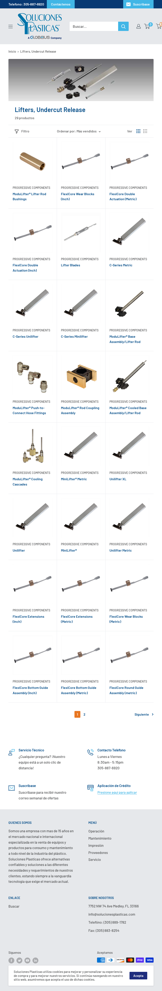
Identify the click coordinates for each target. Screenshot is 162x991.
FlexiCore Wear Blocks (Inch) (77, 196)
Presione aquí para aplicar (117, 792)
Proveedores (98, 852)
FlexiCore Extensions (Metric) (77, 619)
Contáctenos (60, 4)
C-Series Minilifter (74, 336)
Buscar (13, 906)
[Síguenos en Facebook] (11, 960)
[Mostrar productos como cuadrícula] (138, 131)
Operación (96, 831)
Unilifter (19, 550)
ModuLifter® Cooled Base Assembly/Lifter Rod (128, 410)
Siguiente (142, 714)
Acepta (138, 976)
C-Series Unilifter (25, 336)
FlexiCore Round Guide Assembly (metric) (126, 690)
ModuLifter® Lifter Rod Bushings (29, 196)
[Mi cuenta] (138, 26)
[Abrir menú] (10, 26)
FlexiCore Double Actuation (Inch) (25, 267)
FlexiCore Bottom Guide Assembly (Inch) (30, 690)
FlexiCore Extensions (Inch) (28, 619)
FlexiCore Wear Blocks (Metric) (126, 619)
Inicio (12, 51)
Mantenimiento (99, 838)
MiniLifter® (69, 550)
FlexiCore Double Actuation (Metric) (122, 196)
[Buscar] (123, 26)
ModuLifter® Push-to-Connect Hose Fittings (29, 410)
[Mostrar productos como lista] (145, 131)
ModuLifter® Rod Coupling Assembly (80, 410)
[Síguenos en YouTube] (27, 960)
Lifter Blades (70, 265)
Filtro (25, 131)
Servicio (94, 859)
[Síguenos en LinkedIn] (35, 960)
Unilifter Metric (120, 550)
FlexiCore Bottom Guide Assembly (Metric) (78, 690)
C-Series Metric (120, 265)
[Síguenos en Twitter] (19, 960)
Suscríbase (141, 4)
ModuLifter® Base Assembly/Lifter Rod (124, 339)
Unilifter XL (117, 479)
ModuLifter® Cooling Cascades (28, 481)
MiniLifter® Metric (74, 479)
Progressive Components (31, 187)
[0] (147, 26)
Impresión (96, 845)
